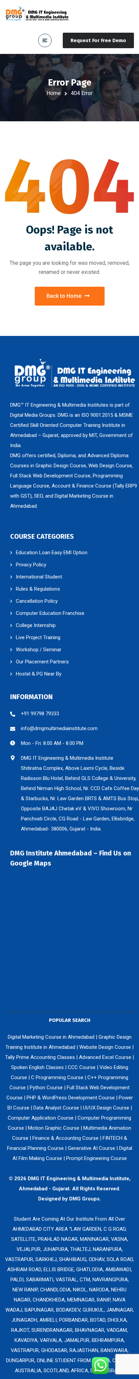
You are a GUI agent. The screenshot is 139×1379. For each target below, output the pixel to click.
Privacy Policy (31, 565)
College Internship (36, 625)
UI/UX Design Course (106, 1108)
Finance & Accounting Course (65, 1138)
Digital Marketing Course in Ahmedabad (51, 1037)
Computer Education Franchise (50, 613)
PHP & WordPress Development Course (71, 1098)
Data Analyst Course (56, 1108)
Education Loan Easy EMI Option (51, 553)
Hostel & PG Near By (38, 674)
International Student (39, 577)
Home (54, 93)
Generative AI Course (91, 1148)
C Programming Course (57, 1077)
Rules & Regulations (38, 589)
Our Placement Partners (42, 662)
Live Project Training (38, 637)
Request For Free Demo (98, 40)
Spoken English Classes (37, 1067)
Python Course (46, 1088)
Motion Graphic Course (53, 1128)
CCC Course (81, 1067)
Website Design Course (105, 1047)
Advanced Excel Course (105, 1057)
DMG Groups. (85, 1199)
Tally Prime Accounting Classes (40, 1057)
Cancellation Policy (37, 601)
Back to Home (64, 296)
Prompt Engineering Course (96, 1158)
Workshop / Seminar (38, 650)
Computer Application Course (41, 1118)
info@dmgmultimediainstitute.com (59, 728)
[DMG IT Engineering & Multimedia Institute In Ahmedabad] (37, 13)
